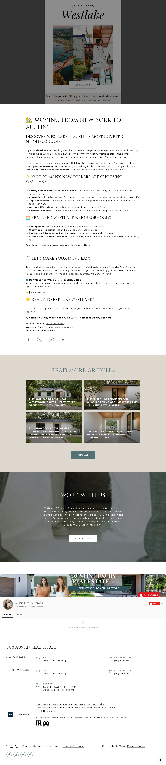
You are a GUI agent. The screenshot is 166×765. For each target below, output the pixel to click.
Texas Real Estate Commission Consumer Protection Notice (70, 704)
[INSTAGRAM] (16, 754)
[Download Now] (38, 292)
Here (87, 245)
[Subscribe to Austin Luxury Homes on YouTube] (156, 603)
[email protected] (55, 323)
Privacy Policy (136, 746)
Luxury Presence (73, 746)
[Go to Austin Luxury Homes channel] (8, 604)
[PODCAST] (30, 754)
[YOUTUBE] (23, 754)
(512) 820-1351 (121, 660)
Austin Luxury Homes (29, 603)
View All (83, 455)
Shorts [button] (19, 615)
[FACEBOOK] (9, 754)
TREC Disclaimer (45, 711)
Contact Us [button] (83, 538)
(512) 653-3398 (121, 673)
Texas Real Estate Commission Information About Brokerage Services (76, 707)
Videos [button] (7, 615)
